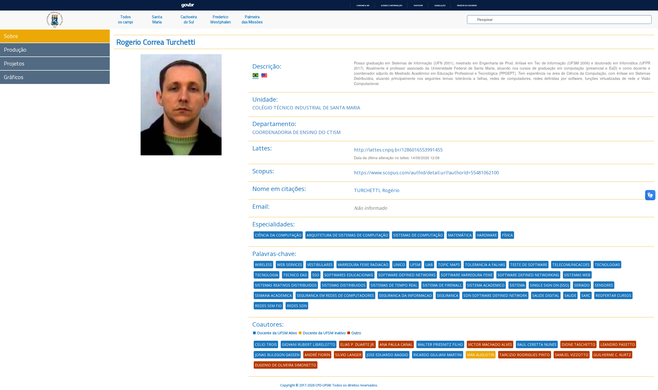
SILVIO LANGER (348, 354)
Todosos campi (125, 19)
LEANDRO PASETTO (617, 344)
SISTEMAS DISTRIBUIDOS (343, 285)
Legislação (439, 5)
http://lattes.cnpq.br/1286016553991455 (398, 150)
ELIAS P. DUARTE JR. (357, 344)
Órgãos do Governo (467, 5)
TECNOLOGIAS (607, 264)
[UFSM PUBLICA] (55, 19)
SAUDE (570, 295)
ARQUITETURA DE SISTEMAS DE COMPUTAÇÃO (347, 235)
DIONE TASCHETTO (578, 344)
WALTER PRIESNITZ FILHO (440, 344)
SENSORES (604, 285)
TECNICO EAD (295, 274)
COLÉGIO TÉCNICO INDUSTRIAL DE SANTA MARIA (306, 107)
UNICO (399, 264)
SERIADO (582, 285)
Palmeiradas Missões (252, 19)
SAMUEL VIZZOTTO (571, 354)
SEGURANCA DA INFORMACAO (405, 295)
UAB (429, 264)
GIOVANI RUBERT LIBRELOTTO (308, 344)
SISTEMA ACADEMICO (486, 285)
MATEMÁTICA (460, 235)
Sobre (11, 36)
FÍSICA (507, 235)
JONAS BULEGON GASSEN (277, 354)
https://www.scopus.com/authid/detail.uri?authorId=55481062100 (426, 172)
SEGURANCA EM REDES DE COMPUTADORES (335, 295)
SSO (315, 274)
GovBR (187, 5)
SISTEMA (517, 285)
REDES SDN (297, 305)
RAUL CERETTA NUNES (536, 344)
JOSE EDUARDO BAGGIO (387, 354)
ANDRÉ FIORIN (317, 354)
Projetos (14, 63)
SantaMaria (157, 19)
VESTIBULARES (320, 264)
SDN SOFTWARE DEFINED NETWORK (495, 295)
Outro (355, 332)
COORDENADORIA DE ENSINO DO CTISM (296, 132)
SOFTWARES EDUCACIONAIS (348, 274)
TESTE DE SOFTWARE (528, 264)
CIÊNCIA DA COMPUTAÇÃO (278, 235)
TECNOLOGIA (266, 274)
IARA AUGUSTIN (480, 354)
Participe (418, 5)
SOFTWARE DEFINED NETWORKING (528, 274)
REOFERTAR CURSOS (613, 295)
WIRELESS (263, 264)
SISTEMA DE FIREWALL (442, 285)
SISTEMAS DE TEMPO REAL (394, 285)
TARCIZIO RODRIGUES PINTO (524, 354)
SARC (585, 295)
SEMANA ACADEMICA (273, 295)
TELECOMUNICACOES (571, 264)
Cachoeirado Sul (189, 19)
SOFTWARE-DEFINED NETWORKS (407, 274)
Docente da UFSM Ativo (276, 332)
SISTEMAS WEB (577, 274)
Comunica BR (363, 5)
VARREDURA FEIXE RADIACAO (363, 264)
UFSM (415, 264)
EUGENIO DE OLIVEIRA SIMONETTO (285, 365)
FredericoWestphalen (220, 19)
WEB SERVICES (289, 264)
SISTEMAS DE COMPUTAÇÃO (418, 235)
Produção (15, 49)
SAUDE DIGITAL (545, 295)
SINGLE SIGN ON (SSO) (549, 285)
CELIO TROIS (266, 344)
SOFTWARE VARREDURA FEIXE (466, 274)
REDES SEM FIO (268, 305)
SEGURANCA (447, 295)
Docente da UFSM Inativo (324, 332)
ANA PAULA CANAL (396, 344)
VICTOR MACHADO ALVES (490, 344)
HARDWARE (487, 235)
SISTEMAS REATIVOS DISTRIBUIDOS (286, 285)
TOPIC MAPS (449, 264)
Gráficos (13, 77)
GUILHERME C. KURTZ (612, 354)
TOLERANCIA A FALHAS (485, 264)
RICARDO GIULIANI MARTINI (437, 354)
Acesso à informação (391, 5)
